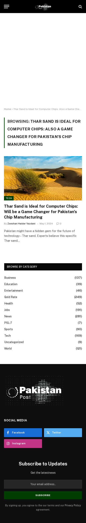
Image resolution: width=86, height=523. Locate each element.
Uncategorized (14, 342)
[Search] (80, 6)
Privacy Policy (73, 505)
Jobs (7, 310)
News (8, 316)
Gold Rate (10, 297)
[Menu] (6, 6)
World (8, 348)
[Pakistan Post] (43, 6)
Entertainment (13, 290)
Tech (9, 198)
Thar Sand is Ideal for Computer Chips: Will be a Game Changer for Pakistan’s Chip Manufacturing (41, 212)
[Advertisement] (43, 60)
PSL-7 (8, 322)
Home (7, 109)
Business (10, 277)
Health (8, 303)
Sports (8, 329)
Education (10, 284)
